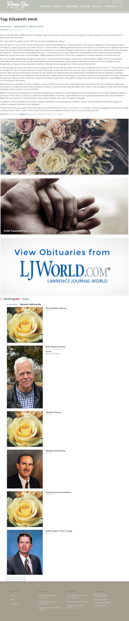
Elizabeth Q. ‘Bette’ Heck (28, 26)
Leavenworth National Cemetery (77, 602)
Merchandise (72, 6)
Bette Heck (31, 114)
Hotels (13, 599)
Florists (13, 595)
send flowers (117, 2)
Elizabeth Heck (44, 114)
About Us (97, 6)
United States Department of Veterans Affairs (76, 597)
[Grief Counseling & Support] (64, 206)
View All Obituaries (15, 579)
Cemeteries (15, 604)
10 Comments (57, 114)
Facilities (85, 6)
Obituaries (45, 6)
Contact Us (110, 6)
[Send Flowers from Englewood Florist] (64, 146)
